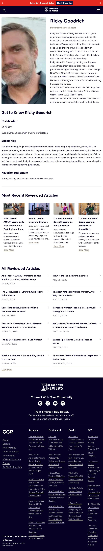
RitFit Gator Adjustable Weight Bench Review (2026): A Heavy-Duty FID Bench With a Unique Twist (37, 464)
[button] (2, 3)
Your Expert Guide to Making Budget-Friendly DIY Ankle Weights (93, 446)
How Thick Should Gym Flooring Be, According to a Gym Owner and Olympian (76, 461)
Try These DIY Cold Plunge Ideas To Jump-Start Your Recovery (94, 512)
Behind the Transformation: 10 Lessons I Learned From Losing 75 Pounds (76, 442)
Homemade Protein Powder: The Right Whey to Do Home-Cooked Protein (94, 471)
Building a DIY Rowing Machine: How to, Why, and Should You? (94, 492)
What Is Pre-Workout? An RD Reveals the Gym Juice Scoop (75, 477)
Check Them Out (68, 3)
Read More (9, 249)
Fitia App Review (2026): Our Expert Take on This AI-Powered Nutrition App (37, 442)
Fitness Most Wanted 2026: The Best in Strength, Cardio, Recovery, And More (56, 479)
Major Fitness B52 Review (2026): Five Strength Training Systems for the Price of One (36, 508)
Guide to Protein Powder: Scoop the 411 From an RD (75, 493)
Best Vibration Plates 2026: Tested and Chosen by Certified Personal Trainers (56, 461)
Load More (7, 369)
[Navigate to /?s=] (4, 10)
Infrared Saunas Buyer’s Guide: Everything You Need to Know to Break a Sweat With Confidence (75, 511)
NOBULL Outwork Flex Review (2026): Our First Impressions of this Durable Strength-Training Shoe (37, 487)
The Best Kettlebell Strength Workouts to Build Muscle (63, 222)
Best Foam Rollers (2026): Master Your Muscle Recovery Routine (56, 496)
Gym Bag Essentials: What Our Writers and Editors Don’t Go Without (55, 442)
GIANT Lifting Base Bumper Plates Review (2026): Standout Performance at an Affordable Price (37, 530)
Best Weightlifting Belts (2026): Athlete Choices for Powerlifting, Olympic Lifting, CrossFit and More (56, 514)
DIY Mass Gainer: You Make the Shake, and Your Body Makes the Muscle (93, 535)
